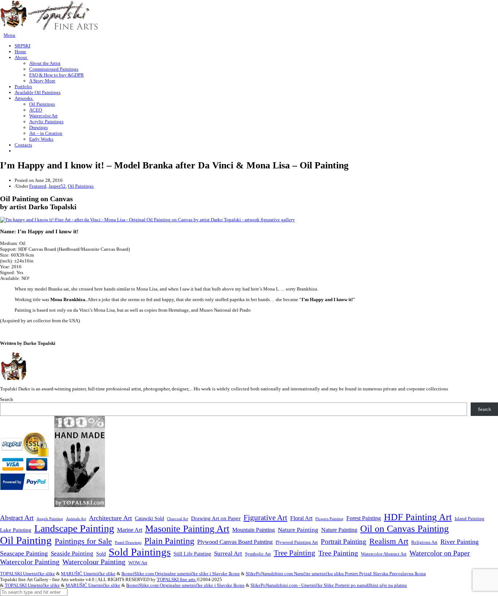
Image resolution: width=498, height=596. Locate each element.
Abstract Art (17, 518)
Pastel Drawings (128, 542)
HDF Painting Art (418, 517)
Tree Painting (294, 553)
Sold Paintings (140, 552)
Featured (37, 186)
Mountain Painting (253, 530)
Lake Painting (15, 530)
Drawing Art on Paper (216, 518)
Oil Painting (26, 540)
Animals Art (76, 519)
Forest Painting (363, 518)
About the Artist (45, 63)
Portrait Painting (343, 541)
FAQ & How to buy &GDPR (56, 75)
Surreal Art (228, 553)
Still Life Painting (192, 554)
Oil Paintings (42, 104)
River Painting (459, 541)
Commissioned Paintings (53, 69)
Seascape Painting (24, 553)
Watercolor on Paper (439, 553)
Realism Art (388, 541)
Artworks (24, 98)
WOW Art (137, 562)
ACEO (35, 110)
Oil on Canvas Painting (404, 528)
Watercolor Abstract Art (383, 554)
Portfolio (23, 86)
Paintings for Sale (83, 541)
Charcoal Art (177, 519)
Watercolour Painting (93, 562)
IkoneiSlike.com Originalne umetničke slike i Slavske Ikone (180, 573)
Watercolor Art (43, 115)
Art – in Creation (45, 133)
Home (20, 51)
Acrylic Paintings (46, 121)
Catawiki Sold (149, 518)
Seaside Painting (72, 553)
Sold (101, 554)
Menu (9, 35)
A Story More (42, 80)
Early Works (41, 139)
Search (6, 399)
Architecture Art (110, 518)
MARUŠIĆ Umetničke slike (88, 573)
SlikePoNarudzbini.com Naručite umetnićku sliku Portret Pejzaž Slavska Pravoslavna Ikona (336, 573)
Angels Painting (49, 519)
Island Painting (470, 518)
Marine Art (129, 530)
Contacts (23, 145)
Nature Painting (298, 529)
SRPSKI (22, 45)
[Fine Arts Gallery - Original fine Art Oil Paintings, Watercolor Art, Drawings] (49, 29)
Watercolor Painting (29, 562)
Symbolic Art (258, 554)
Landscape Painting (74, 528)
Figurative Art (265, 517)
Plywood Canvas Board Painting (235, 542)
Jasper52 (57, 186)
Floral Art (301, 518)
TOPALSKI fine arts (177, 579)
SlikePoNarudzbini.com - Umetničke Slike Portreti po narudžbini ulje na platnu (328, 585)
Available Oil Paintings (38, 92)
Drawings (38, 127)
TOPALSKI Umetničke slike (27, 573)
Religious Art (424, 542)
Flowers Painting (329, 519)
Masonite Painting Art (187, 528)
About (21, 57)
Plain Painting (169, 541)
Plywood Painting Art (297, 542)
